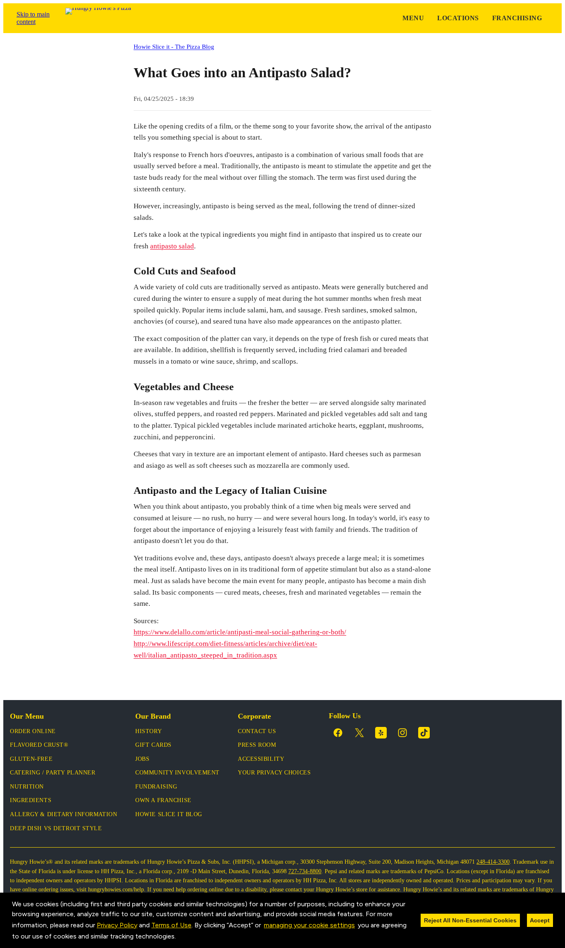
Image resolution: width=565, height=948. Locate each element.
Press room (257, 745)
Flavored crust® (39, 745)
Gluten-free (31, 759)
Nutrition (27, 787)
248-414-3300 (493, 862)
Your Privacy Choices (274, 772)
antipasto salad (172, 246)
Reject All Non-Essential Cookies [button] (470, 920)
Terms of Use (171, 925)
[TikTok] (424, 733)
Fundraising (156, 787)
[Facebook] (338, 733)
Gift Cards (153, 745)
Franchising (517, 17)
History (148, 731)
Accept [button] (540, 920)
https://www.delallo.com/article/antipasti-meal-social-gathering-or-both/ (240, 632)
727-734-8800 (304, 871)
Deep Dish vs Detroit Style (56, 828)
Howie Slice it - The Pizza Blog (174, 46)
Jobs (142, 759)
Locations (458, 17)
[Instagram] (402, 733)
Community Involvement (177, 772)
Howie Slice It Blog (168, 814)
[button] (178, 937)
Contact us (257, 731)
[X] (359, 733)
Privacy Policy (117, 925)
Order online (33, 731)
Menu (413, 17)
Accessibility (261, 759)
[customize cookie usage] (184, 938)
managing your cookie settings (309, 925)
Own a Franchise (163, 800)
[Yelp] (381, 733)
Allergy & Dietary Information (63, 814)
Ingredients (30, 800)
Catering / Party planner (52, 772)
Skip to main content (33, 18)
